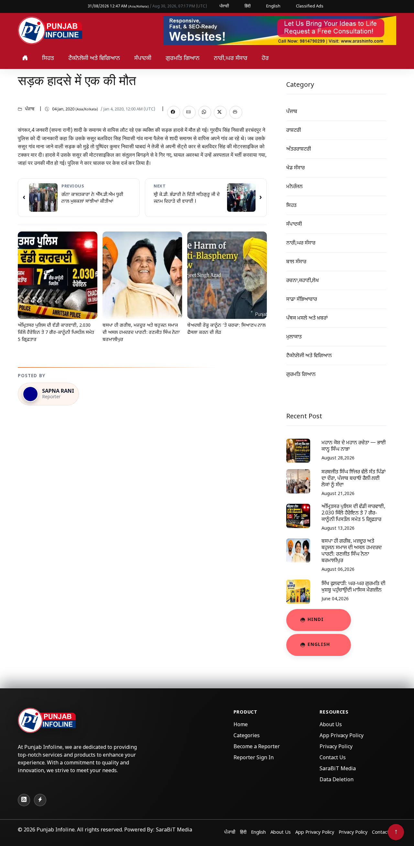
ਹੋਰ (265, 58)
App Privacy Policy (342, 736)
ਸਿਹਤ (48, 58)
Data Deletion (337, 780)
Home (241, 725)
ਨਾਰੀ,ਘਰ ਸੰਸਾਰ (230, 58)
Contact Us (333, 758)
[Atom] (40, 800)
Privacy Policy (336, 747)
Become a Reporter (257, 747)
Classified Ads (309, 6)
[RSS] (24, 800)
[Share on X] (220, 112)
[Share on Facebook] (173, 112)
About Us (331, 725)
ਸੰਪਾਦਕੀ (142, 58)
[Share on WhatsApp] (204, 112)
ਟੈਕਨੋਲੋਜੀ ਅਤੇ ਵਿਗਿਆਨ (94, 58)
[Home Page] (50, 31)
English (273, 6)
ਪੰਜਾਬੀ (224, 6)
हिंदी (248, 6)
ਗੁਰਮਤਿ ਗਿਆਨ (183, 58)
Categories (247, 736)
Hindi (316, 620)
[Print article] (235, 112)
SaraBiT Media (338, 769)
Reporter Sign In (254, 758)
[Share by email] (189, 112)
